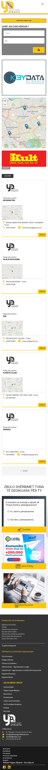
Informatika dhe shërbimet (11, 636)
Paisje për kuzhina (9, 198)
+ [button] (5, 100)
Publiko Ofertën (7, 660)
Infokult (6, 708)
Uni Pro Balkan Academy (12, 704)
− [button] (5, 104)
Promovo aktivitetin (10, 756)
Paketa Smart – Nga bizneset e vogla (15, 667)
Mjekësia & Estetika (9, 625)
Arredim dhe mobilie (9, 632)
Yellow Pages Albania (11, 690)
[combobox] (24, 41)
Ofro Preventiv (7, 656)
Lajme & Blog (27, 566)
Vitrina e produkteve (9, 663)
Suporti (5, 760)
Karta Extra (7, 694)
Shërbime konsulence (10, 629)
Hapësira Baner (7, 677)
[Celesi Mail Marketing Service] (23, 548)
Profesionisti (8, 697)
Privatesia (6, 753)
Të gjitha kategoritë (9, 646)
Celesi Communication (11, 701)
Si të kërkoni (7, 758)
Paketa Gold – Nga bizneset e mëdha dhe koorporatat (21, 670)
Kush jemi (6, 749)
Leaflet (44, 147)
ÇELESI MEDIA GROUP (12, 683)
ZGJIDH (7, 176)
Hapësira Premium (8, 674)
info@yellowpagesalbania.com (17, 734)
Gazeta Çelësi (8, 687)
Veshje (4, 627)
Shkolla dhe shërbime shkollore (13, 634)
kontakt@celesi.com (13, 737)
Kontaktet (6, 751)
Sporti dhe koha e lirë (9, 639)
